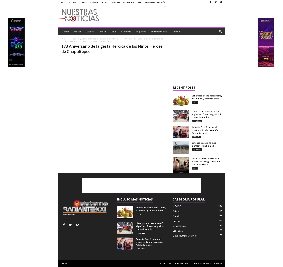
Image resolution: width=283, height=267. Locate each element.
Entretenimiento (145, 2)
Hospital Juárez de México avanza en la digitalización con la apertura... (206, 161)
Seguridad (128, 2)
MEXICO (177, 206)
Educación (178, 231)
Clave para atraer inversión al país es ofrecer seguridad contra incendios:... (206, 114)
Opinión (161, 2)
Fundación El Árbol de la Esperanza (206, 263)
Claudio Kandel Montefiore (185, 236)
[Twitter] (216, 2)
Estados (82, 2)
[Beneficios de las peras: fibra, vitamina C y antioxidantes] (181, 100)
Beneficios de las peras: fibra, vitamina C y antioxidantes (207, 97)
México (72, 2)
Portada (176, 216)
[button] (220, 31)
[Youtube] (221, 2)
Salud (104, 2)
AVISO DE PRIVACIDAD (178, 263)
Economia (115, 2)
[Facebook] (211, 2)
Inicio (63, 2)
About (162, 263)
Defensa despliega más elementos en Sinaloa (204, 144)
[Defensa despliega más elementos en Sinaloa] (181, 147)
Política (94, 2)
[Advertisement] (165, 15)
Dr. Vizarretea (179, 226)
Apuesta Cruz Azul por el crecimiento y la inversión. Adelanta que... (205, 130)
